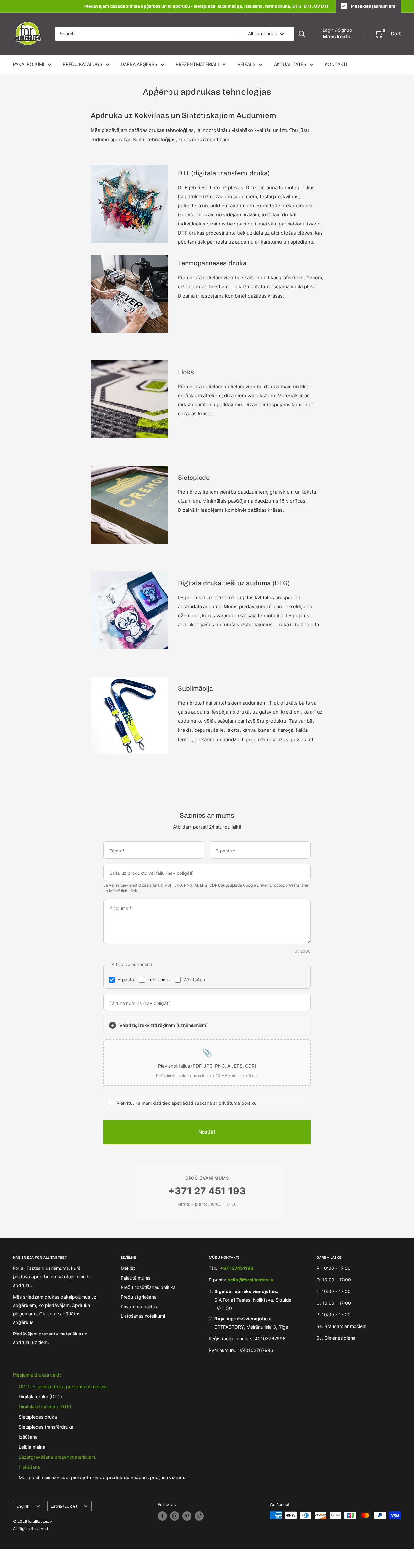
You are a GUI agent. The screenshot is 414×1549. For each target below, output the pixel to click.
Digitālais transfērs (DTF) (45, 1406)
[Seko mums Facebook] (162, 1516)
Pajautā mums (135, 1277)
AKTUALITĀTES (290, 64)
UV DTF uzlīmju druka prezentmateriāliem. (63, 1386)
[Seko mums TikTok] (199, 1516)
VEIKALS (246, 64)
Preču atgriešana (139, 1297)
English (22, 1506)
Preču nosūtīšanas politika (148, 1287)
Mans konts (336, 36)
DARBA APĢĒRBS (139, 64)
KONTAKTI (336, 64)
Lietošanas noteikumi (143, 1316)
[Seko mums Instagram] (174, 1516)
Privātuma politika (139, 1306)
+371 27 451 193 (207, 1191)
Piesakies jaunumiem (373, 6)
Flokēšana (29, 1467)
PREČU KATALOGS (82, 64)
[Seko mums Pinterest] (186, 1516)
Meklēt (128, 1268)
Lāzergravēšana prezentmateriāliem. (57, 1457)
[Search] (302, 34)
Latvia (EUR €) (64, 1506)
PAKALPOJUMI (28, 64)
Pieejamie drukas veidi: (37, 1375)
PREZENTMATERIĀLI (197, 64)
